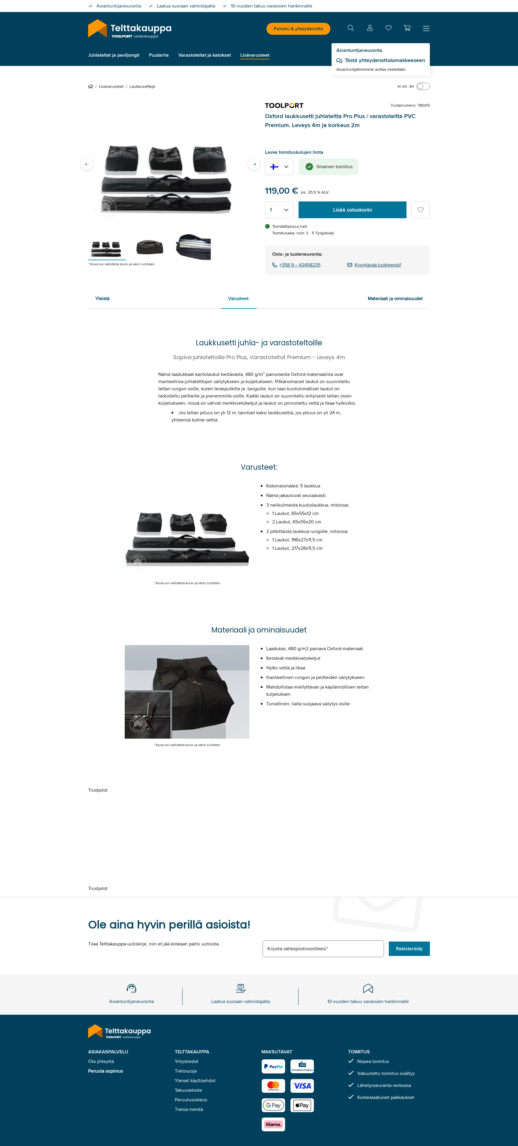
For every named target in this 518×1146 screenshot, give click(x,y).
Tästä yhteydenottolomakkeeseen (385, 60)
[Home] (91, 86)
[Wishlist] (388, 29)
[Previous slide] (87, 164)
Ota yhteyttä (101, 1061)
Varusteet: (238, 298)
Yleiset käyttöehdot (195, 1080)
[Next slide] (254, 164)
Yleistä (102, 298)
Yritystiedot (186, 1061)
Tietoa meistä (189, 1109)
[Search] (350, 29)
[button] (407, 28)
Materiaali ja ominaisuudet (395, 298)
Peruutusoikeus (191, 1099)
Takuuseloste (188, 1090)
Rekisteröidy (409, 948)
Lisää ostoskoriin (352, 210)
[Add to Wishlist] (420, 209)
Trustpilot (98, 790)
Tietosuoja (186, 1070)
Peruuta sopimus (105, 1070)
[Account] (370, 29)
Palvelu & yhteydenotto (298, 28)
